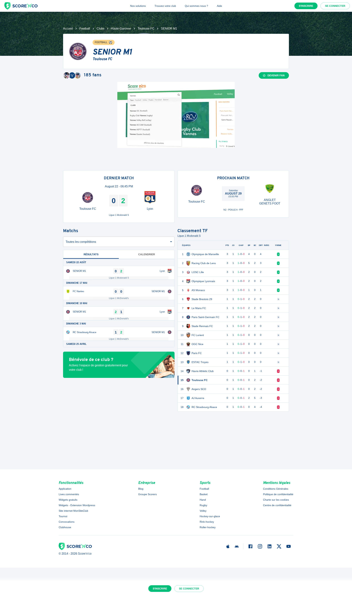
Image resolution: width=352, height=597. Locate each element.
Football (84, 28)
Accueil (68, 28)
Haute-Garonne (121, 28)
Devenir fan (276, 75)
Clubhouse (65, 527)
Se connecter (335, 5)
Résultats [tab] (91, 254)
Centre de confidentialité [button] (277, 505)
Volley (203, 510)
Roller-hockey (208, 527)
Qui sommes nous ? (196, 5)
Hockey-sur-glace (210, 516)
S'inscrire (306, 5)
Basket (204, 494)
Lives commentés (69, 494)
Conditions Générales (275, 488)
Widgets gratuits (68, 499)
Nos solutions (138, 5)
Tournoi (63, 516)
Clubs (100, 28)
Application (65, 488)
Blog (140, 488)
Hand (203, 499)
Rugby (203, 505)
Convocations (66, 521)
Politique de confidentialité (278, 494)
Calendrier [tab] (146, 254)
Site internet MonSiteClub (73, 510)
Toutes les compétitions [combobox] (81, 241)
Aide (219, 5)
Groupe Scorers (147, 494)
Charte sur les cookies (276, 499)
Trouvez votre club (165, 5)
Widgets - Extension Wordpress (77, 505)
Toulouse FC (146, 28)
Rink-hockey (207, 521)
